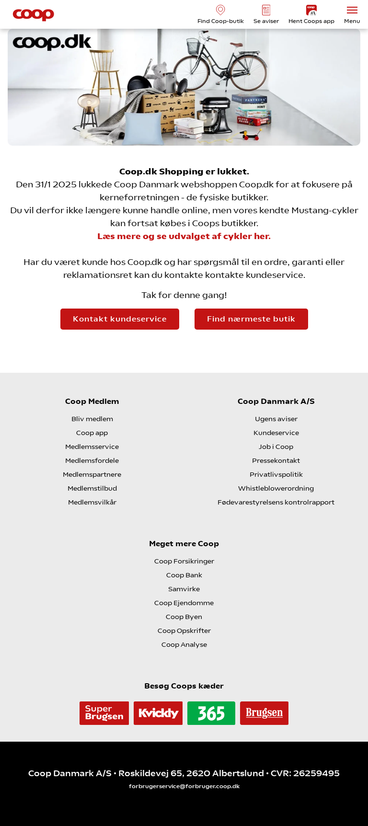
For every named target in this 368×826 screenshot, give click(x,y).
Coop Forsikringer (184, 561)
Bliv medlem (92, 419)
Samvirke (184, 589)
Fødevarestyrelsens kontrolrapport (276, 502)
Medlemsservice (92, 446)
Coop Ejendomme (184, 603)
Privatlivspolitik (276, 474)
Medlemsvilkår (92, 502)
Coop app (92, 432)
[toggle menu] (352, 10)
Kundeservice (276, 432)
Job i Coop (276, 446)
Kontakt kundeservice (120, 318)
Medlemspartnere (92, 474)
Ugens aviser (276, 419)
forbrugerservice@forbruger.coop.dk (184, 786)
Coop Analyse (184, 644)
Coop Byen (184, 616)
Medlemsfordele (92, 460)
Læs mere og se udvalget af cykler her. (184, 236)
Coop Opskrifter (184, 630)
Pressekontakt (276, 460)
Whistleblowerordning (276, 488)
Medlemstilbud (92, 488)
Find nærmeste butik (251, 318)
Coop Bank (184, 575)
